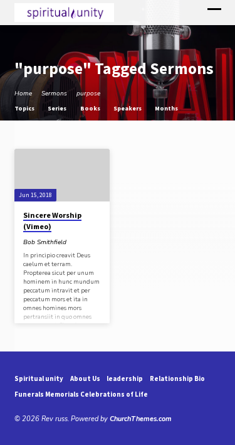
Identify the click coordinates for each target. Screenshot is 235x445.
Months (167, 108)
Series (58, 108)
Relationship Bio (177, 378)
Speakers (128, 108)
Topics (25, 108)
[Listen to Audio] (90, 242)
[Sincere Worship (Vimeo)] (62, 175)
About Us (85, 378)
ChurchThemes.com (141, 419)
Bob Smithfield (44, 242)
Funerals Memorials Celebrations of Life (81, 394)
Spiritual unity (38, 378)
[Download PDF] (97, 242)
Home (23, 93)
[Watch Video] (83, 242)
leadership (125, 378)
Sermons (54, 93)
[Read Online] (75, 242)
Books (91, 108)
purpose (88, 93)
